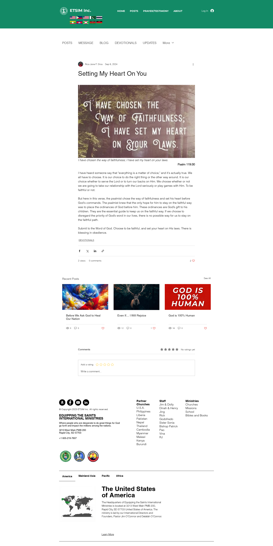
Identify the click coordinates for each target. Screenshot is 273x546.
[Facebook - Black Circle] (70, 402)
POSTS (67, 43)
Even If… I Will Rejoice (131, 315)
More (166, 43)
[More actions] (193, 64)
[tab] (67, 476)
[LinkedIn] (86, 402)
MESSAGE (86, 43)
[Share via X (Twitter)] (87, 250)
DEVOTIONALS (125, 43)
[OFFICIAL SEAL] (65, 456)
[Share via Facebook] (79, 250)
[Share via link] (102, 250)
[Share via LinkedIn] (95, 250)
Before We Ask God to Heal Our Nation (83, 317)
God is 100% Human (182, 315)
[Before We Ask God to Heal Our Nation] (85, 297)
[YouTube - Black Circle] (78, 402)
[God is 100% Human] (188, 297)
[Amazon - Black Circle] (62, 402)
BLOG (104, 43)
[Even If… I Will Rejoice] (137, 297)
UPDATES (149, 43)
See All (207, 278)
